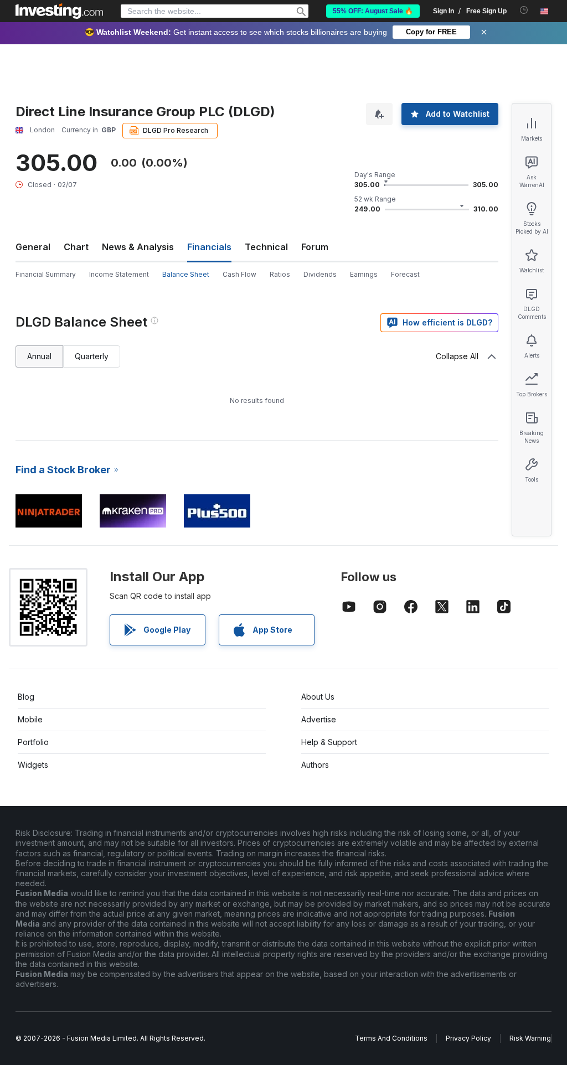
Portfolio (33, 742)
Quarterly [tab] (92, 356)
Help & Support (329, 742)
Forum (314, 246)
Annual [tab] (39, 356)
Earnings (364, 274)
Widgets (33, 764)
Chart (76, 246)
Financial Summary (46, 274)
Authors (315, 764)
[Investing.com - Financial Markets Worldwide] (59, 11)
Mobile (30, 719)
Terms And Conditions (391, 1038)
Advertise (318, 719)
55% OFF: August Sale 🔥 (373, 11)
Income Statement (119, 274)
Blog (26, 696)
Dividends (320, 274)
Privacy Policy (468, 1038)
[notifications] (524, 10)
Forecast (405, 274)
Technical (266, 246)
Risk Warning (530, 1038)
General (33, 246)
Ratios (280, 274)
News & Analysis (138, 246)
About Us (317, 696)
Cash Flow (239, 274)
